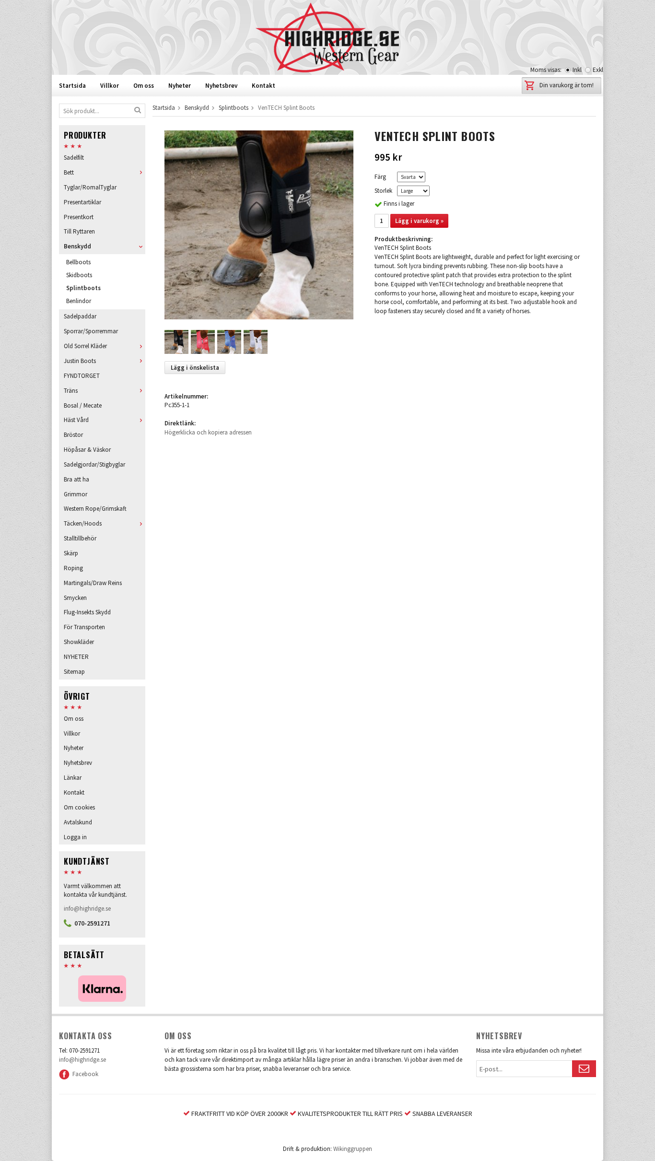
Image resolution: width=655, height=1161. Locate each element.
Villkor (109, 86)
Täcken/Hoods (83, 523)
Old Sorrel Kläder (85, 346)
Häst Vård (76, 420)
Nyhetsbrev (221, 86)
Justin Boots (80, 361)
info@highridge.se (87, 908)
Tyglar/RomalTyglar (90, 187)
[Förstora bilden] (258, 224)
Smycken (75, 598)
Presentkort (79, 217)
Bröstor (73, 435)
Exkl (598, 70)
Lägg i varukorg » (419, 221)
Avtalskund (78, 822)
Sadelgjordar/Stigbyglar (94, 464)
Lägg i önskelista (195, 368)
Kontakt (263, 86)
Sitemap (74, 672)
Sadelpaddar (80, 316)
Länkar (73, 778)
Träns (71, 391)
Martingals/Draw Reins (93, 583)
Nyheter (179, 86)
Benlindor (78, 301)
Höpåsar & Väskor (87, 450)
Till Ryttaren (79, 231)
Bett (69, 172)
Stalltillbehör (80, 538)
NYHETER (76, 657)
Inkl (577, 70)
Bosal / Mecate (83, 405)
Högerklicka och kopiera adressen (208, 432)
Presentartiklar (82, 202)
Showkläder (79, 642)
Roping (73, 568)
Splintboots (83, 288)
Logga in (75, 837)
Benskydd (77, 246)
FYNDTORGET (82, 376)
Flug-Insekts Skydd (87, 612)
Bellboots (78, 262)
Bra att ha (76, 479)
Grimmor (75, 494)
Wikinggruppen (352, 1149)
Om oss (143, 86)
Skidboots (79, 275)
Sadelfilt (74, 157)
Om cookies (79, 807)
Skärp (71, 553)
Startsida (72, 86)
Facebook (84, 1074)
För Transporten (84, 627)
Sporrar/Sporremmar (91, 331)
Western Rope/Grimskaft (95, 508)
